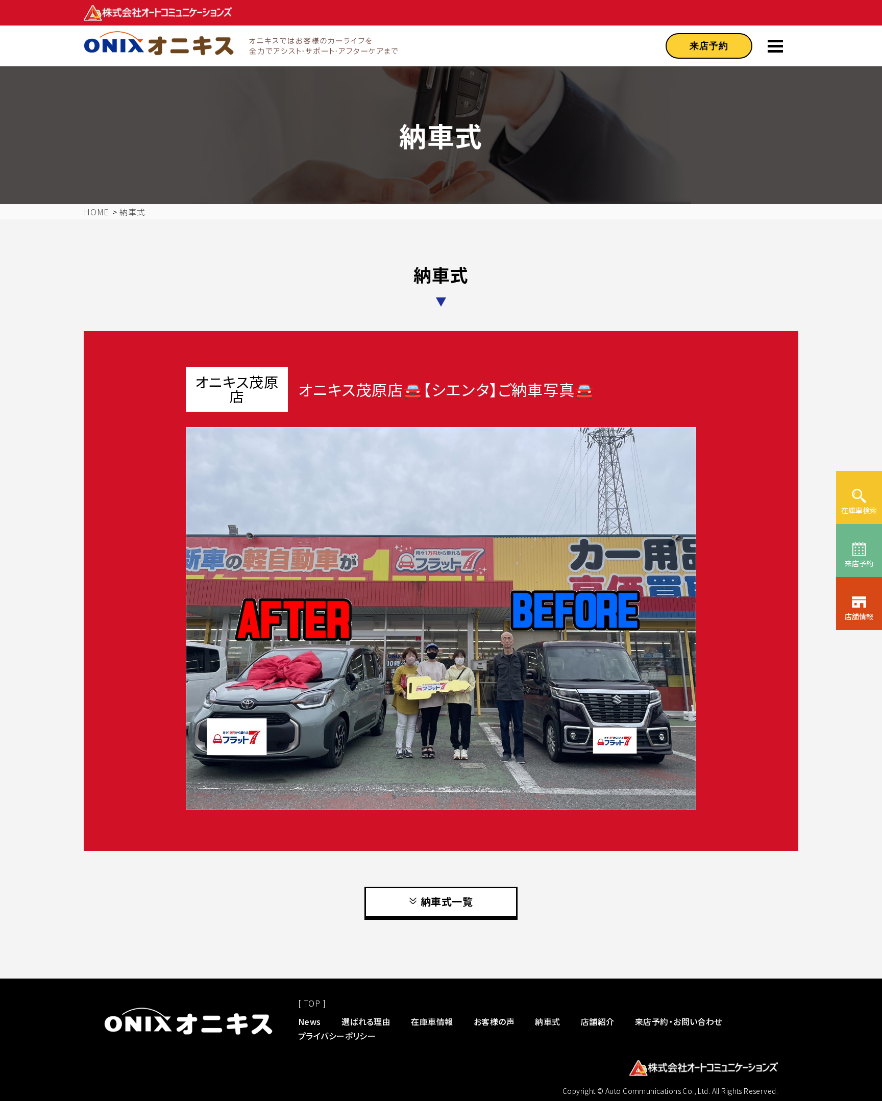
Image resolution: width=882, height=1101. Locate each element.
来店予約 (709, 46)
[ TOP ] (312, 1003)
